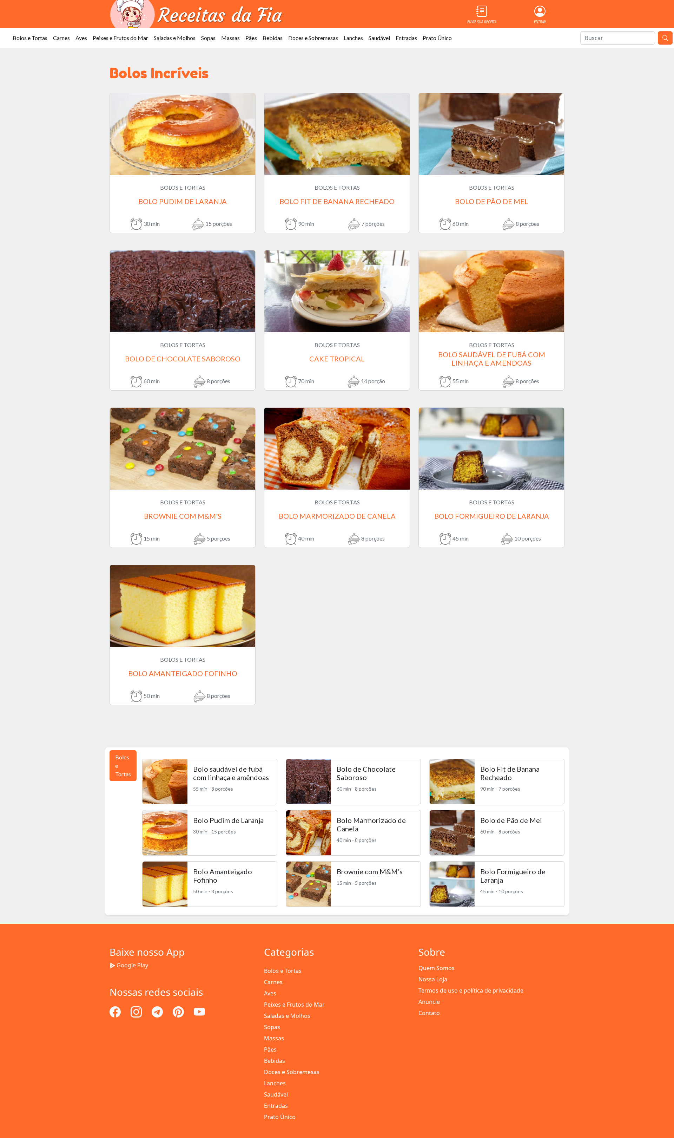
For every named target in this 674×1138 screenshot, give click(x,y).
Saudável (379, 37)
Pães (251, 37)
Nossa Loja (432, 979)
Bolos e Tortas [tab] (123, 765)
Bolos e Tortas (30, 37)
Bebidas (273, 37)
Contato (429, 1013)
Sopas (208, 37)
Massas (230, 37)
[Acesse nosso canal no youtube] (199, 1011)
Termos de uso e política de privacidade (470, 990)
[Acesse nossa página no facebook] (116, 1011)
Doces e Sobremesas (313, 37)
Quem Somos (436, 968)
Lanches (353, 37)
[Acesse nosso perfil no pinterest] (179, 1011)
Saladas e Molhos (175, 37)
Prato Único (437, 37)
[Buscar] (665, 38)
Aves (81, 37)
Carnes (61, 37)
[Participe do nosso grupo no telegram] (158, 1011)
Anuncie (429, 1002)
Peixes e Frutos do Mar (120, 37)
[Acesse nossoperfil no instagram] (137, 1011)
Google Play (132, 965)
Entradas (406, 37)
